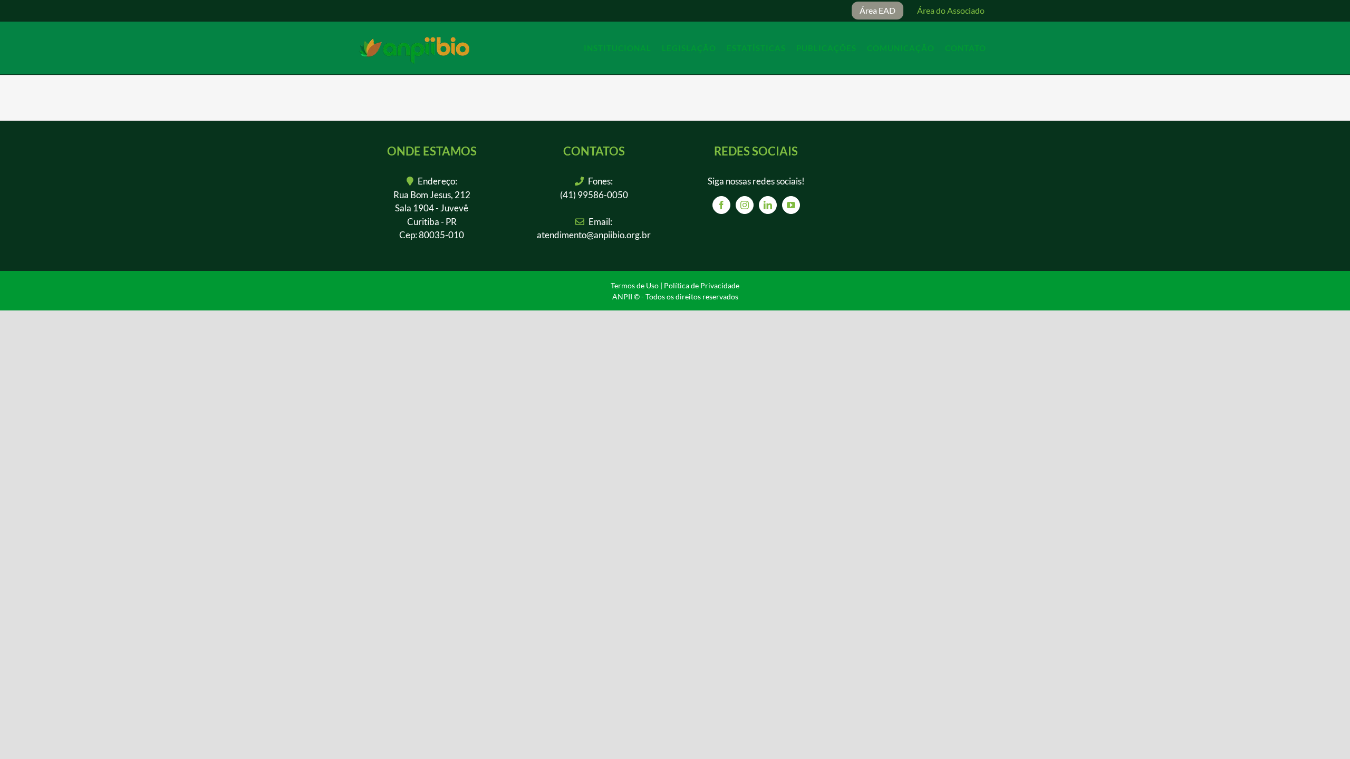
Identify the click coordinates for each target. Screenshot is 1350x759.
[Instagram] (745, 205)
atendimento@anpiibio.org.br (594, 234)
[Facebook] (721, 205)
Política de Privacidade (701, 285)
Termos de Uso (635, 285)
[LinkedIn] (768, 205)
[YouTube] (791, 205)
